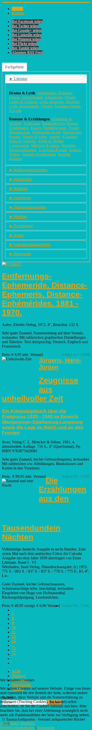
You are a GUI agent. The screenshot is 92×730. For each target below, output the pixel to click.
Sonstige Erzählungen (39, 154)
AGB (16, 671)
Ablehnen (27, 723)
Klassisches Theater (61, 97)
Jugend (54, 137)
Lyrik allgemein (52, 102)
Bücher (17, 9)
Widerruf (19, 676)
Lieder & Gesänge (24, 102)
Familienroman (54, 128)
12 (14, 636)
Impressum (45, 728)
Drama (14, 97)
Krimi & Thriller (51, 141)
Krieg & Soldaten (22, 141)
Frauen (73, 128)
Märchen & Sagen (45, 145)
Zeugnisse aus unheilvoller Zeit (40, 389)
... (13, 645)
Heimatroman (19, 132)
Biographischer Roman (60, 123)
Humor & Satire (34, 137)
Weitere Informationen (17, 728)
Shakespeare (30, 106)
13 (14, 641)
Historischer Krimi (46, 132)
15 (14, 650)
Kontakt (18, 13)
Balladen (65, 93)
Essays (36, 128)
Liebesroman (19, 145)
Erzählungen (19, 128)
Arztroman (31, 123)
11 (13, 632)
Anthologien (47, 93)
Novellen (68, 145)
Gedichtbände (33, 97)
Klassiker (69, 137)
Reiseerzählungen (23, 150)
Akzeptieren (9, 723)
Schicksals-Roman (53, 150)
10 (14, 628)
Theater (47, 106)
